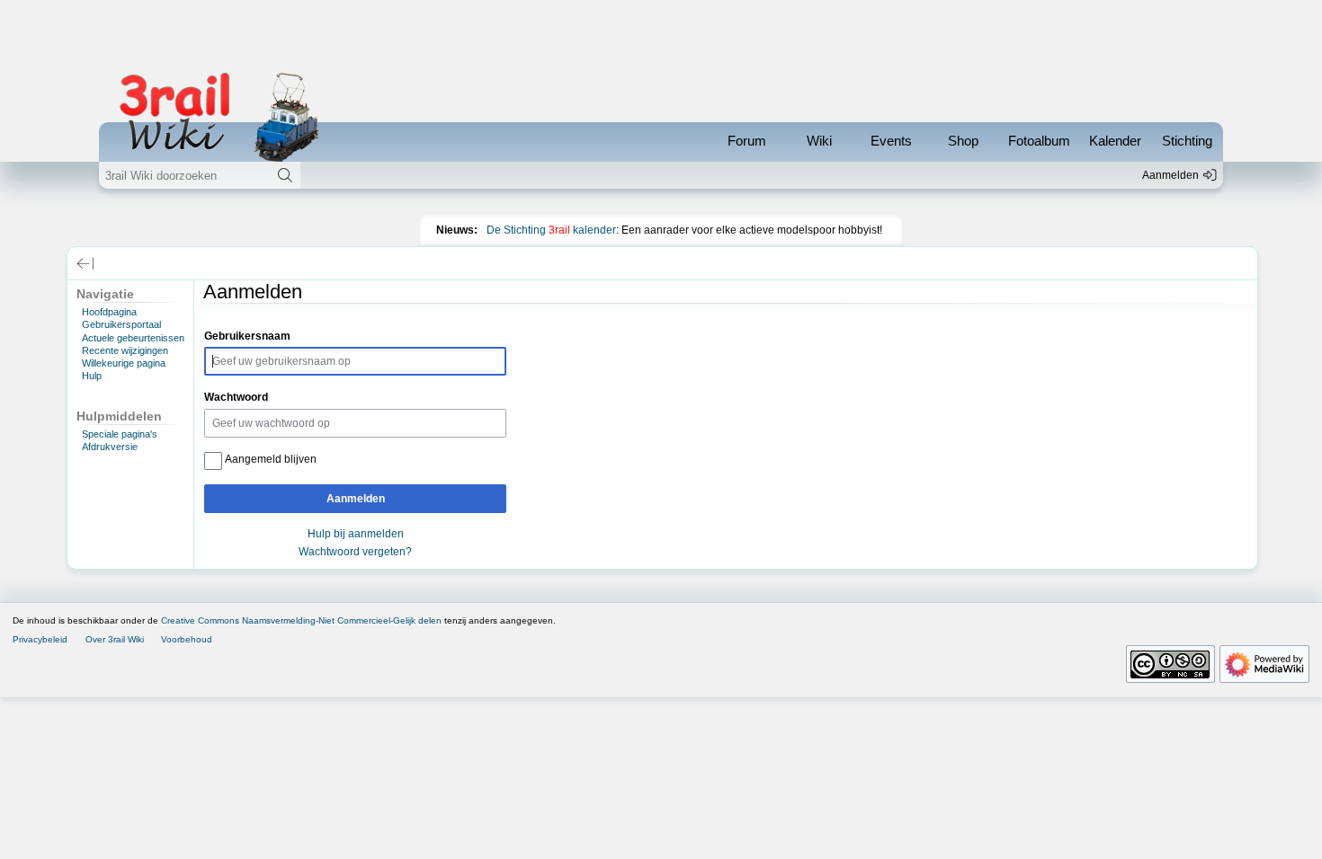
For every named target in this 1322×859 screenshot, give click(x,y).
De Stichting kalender (551, 230)
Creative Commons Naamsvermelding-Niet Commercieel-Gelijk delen (301, 620)
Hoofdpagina (109, 311)
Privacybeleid (40, 639)
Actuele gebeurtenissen (133, 337)
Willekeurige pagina (123, 363)
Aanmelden (355, 498)
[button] (85, 263)
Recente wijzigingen (125, 350)
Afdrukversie (110, 446)
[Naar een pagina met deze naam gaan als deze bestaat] (285, 175)
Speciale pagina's (119, 434)
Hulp (92, 375)
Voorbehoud (186, 639)
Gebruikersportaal (121, 324)
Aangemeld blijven (271, 459)
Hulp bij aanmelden (356, 533)
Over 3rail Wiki (114, 639)
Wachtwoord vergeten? (355, 551)
